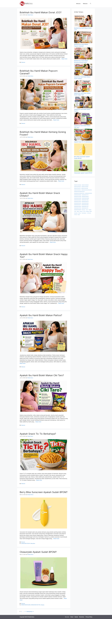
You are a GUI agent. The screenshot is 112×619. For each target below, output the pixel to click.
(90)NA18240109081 (77, 199)
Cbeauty (42, 604)
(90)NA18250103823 (85, 203)
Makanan (85, 3)
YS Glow (75, 214)
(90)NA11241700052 (85, 186)
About (71, 617)
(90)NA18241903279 (85, 201)
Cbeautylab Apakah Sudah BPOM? (38, 552)
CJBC (75, 211)
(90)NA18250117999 (77, 208)
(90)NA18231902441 (85, 196)
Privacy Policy (89, 617)
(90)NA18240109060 (85, 198)
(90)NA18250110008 (85, 204)
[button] (90, 4)
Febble (78, 211)
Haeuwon (81, 211)
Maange (87, 211)
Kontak (76, 617)
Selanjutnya (30, 611)
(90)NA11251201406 (84, 188)
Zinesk (79, 214)
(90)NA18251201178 (35, 604)
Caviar (87, 209)
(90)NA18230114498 (77, 196)
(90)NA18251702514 (25, 543)
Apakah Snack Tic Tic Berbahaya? (38, 433)
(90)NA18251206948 (77, 209)
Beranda (67, 617)
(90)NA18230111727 (85, 194)
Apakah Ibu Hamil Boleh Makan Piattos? (41, 315)
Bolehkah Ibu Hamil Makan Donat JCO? (40, 12)
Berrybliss (33, 543)
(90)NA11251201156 (77, 188)
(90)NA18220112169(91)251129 (79, 193)
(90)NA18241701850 (77, 201)
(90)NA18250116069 (77, 206)
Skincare (78, 3)
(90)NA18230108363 (77, 194)
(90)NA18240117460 (85, 199)
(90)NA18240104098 (77, 198)
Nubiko (90, 211)
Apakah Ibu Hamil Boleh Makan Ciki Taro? (42, 375)
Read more (64, 58)
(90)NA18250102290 (26, 604)
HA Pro (84, 211)
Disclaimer (81, 617)
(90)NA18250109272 (77, 204)
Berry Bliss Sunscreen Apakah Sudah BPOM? (43, 492)
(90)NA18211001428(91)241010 (79, 191)
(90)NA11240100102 (77, 186)
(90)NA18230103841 (88, 193)
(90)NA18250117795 (85, 206)
